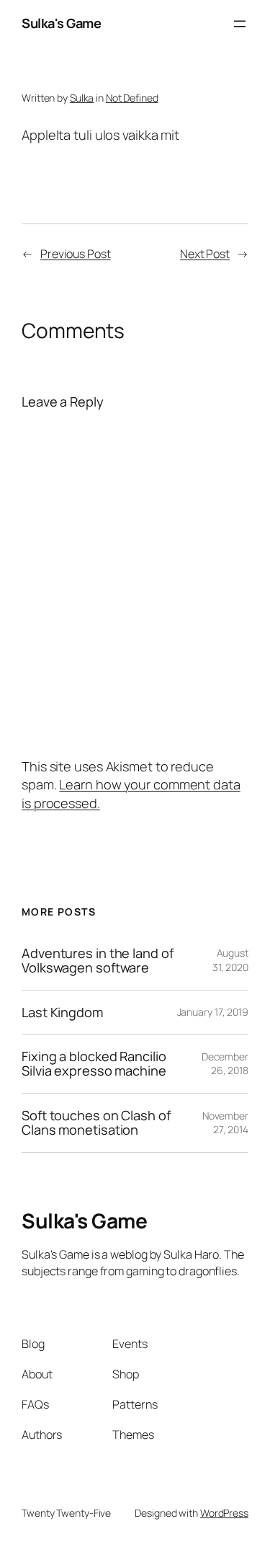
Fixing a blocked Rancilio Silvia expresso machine (94, 1063)
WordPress (224, 1513)
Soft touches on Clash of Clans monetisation (96, 1123)
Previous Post (75, 254)
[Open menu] (239, 23)
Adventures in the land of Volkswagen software (98, 960)
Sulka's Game (61, 23)
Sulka (82, 98)
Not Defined (132, 98)
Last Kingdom (62, 1012)
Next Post (205, 254)
